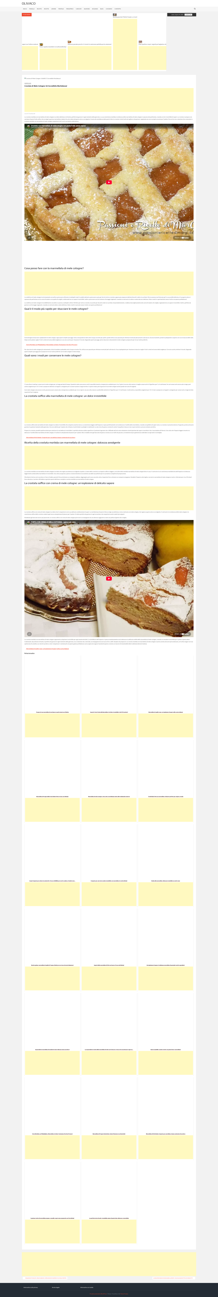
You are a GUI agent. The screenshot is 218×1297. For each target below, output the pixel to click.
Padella (31, 9)
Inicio (25, 9)
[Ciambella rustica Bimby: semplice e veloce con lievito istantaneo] (157, 42)
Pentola (61, 9)
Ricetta (46, 9)
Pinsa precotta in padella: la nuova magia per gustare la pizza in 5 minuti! (114, 44)
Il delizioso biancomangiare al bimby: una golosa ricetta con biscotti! (173, 1278)
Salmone (87, 9)
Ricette (39, 9)
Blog (101, 9)
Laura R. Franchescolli (29, 113)
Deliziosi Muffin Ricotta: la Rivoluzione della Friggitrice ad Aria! (31, 44)
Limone (53, 9)
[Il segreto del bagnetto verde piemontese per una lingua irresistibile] (72, 42)
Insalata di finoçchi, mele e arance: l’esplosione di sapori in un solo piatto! (46, 1278)
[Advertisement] (31, 58)
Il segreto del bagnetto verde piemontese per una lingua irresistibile (72, 44)
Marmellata (27, 83)
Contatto (118, 9)
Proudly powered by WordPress (98, 1294)
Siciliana (95, 9)
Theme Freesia (124, 1294)
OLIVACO (29, 3)
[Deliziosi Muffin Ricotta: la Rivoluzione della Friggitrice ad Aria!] (31, 42)
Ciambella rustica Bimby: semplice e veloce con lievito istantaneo (157, 44)
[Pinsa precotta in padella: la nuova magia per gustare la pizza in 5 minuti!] (114, 42)
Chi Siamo (109, 9)
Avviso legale (56, 1287)
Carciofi (78, 9)
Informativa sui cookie (86, 1287)
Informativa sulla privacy (31, 1287)
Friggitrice (69, 9)
